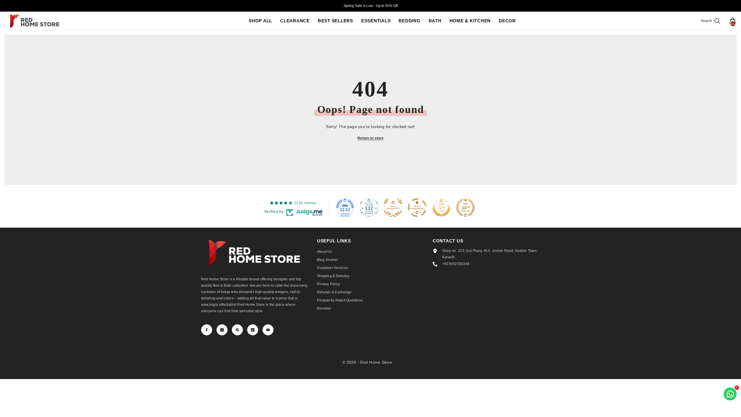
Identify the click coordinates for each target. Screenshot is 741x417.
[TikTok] (252, 329)
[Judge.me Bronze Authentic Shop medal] (393, 207)
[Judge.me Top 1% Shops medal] (441, 207)
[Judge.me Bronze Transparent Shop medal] (417, 207)
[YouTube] (268, 329)
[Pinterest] (237, 329)
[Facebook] (206, 329)
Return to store (370, 138)
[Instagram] (222, 329)
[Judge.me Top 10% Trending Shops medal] (465, 207)
